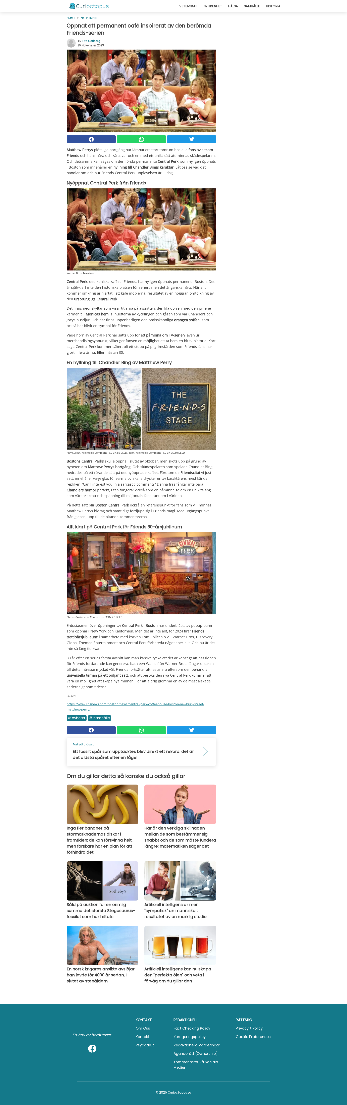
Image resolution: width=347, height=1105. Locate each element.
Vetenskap (188, 6)
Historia (273, 6)
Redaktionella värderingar (197, 1045)
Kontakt (142, 1036)
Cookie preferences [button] (253, 1036)
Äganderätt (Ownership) (196, 1053)
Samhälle (252, 6)
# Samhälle (99, 717)
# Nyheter (77, 717)
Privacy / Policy (249, 1028)
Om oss (143, 1028)
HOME (71, 18)
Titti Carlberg (91, 41)
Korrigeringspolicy (190, 1036)
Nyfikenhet (212, 6)
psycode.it (145, 1045)
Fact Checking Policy (192, 1028)
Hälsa (233, 6)
